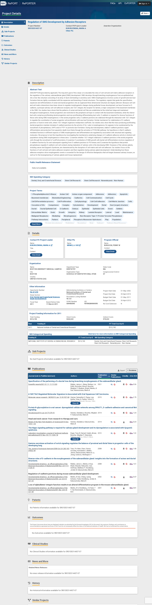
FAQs (112, 3)
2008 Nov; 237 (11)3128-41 (48, 466)
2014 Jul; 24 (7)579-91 (41, 413)
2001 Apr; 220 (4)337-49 (48, 490)
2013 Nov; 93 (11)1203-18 (48, 434)
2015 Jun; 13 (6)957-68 (48, 397)
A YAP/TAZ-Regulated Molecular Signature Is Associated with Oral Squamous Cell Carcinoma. (68, 394)
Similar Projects (10, 63)
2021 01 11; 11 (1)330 (42, 384)
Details (6, 27)
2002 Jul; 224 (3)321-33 (48, 479)
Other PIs (69, 31)
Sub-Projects (9, 32)
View (75, 403)
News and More (10, 54)
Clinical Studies (10, 50)
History (7, 59)
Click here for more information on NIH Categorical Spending (112, 334)
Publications (9, 36)
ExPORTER (129, 3)
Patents (7, 41)
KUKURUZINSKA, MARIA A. (40, 245)
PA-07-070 (34, 292)
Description (8, 22)
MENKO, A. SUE (73, 245)
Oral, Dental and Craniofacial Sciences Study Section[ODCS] (45, 298)
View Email (36, 255)
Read (36, 224)
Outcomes (8, 45)
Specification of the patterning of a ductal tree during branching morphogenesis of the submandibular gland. (74, 381)
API (120, 3)
